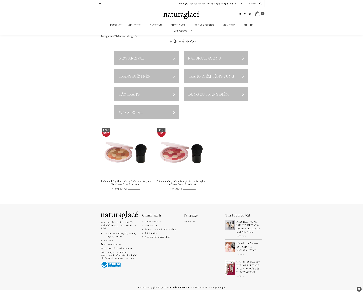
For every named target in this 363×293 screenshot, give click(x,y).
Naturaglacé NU (204, 57)
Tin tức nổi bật (237, 215)
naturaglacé (189, 221)
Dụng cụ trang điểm (208, 94)
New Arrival (131, 57)
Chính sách (178, 25)
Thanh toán (151, 225)
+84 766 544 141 (197, 3)
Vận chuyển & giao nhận (157, 236)
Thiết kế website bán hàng (202, 287)
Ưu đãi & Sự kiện (204, 25)
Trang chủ (116, 25)
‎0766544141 (109, 240)
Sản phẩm (156, 25)
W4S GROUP (180, 30)
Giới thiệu (135, 25)
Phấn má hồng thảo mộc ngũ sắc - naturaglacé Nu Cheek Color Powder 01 (181, 182)
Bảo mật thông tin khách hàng (160, 229)
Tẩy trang (129, 94)
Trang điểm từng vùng (211, 76)
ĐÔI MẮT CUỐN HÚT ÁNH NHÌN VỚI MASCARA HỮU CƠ (247, 247)
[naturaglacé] (119, 214)
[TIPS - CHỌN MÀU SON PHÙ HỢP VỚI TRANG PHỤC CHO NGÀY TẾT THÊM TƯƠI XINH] (230, 267)
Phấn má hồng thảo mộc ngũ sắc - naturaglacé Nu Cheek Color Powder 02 (126, 182)
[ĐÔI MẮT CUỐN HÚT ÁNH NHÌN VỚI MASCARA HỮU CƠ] (230, 246)
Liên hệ (248, 25)
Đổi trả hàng (151, 233)
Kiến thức (229, 25)
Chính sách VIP (153, 221)
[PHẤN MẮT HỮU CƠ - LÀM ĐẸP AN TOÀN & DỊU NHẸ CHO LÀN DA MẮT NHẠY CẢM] (230, 224)
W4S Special (131, 112)
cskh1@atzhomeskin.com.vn (118, 248)
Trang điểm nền (135, 76)
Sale (106, 130)
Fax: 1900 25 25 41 (112, 244)
